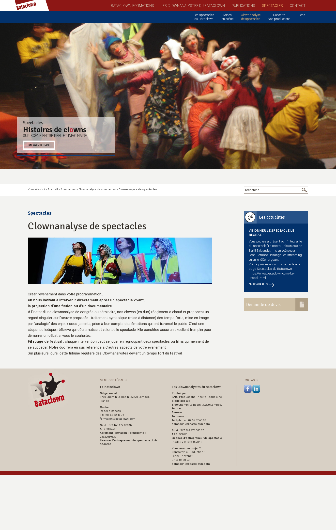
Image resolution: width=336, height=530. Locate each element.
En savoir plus (39, 145)
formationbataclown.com (118, 418)
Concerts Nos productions (279, 17)
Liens (301, 15)
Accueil (53, 189)
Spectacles (272, 6)
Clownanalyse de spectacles (250, 17)
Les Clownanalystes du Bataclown (193, 6)
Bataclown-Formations (132, 6)
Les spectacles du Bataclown (204, 17)
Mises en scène (227, 17)
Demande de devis (263, 304)
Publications (243, 6)
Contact (297, 6)
